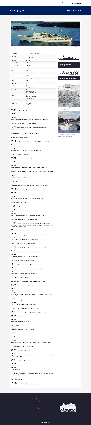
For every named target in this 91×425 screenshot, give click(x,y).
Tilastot (41, 2)
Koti (68, 10)
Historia (18, 2)
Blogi (56, 2)
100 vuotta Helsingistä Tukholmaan (68, 78)
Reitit (36, 2)
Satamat (31, 2)
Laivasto (24, 2)
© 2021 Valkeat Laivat (45, 422)
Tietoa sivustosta (49, 2)
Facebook (38, 401)
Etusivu (12, 2)
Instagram (38, 404)
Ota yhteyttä (63, 2)
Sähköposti (38, 408)
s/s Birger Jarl (78, 10)
